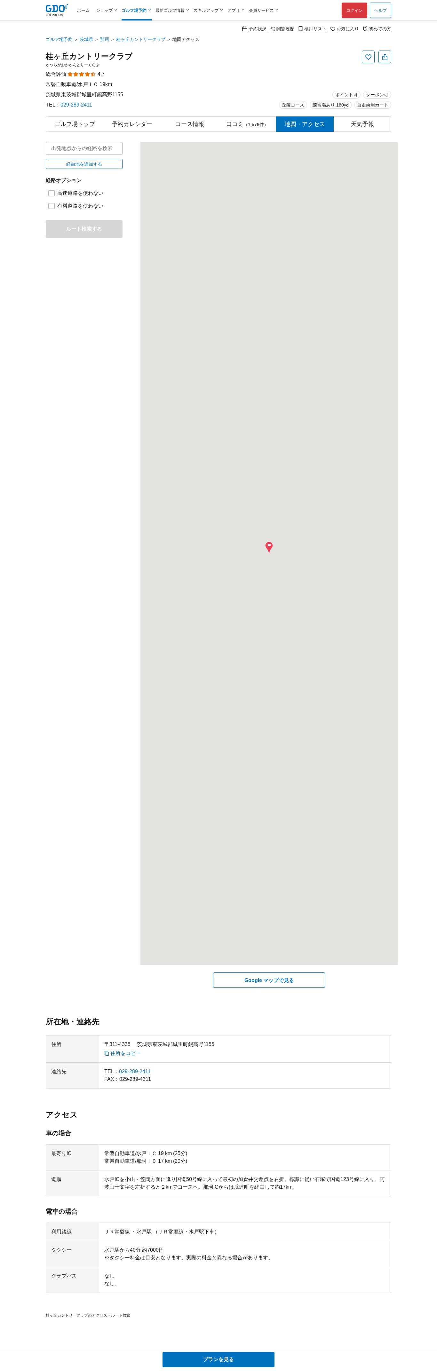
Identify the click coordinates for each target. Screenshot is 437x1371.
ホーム (83, 10)
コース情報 (189, 124)
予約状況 (257, 28)
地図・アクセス (305, 124)
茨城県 (86, 39)
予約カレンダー (132, 124)
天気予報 (362, 124)
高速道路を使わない (80, 193)
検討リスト (315, 28)
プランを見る (218, 1359)
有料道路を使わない (80, 206)
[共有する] (384, 57)
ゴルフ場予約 (59, 39)
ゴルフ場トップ (75, 124)
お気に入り (348, 28)
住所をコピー (125, 1053)
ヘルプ (380, 10)
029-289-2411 (76, 104)
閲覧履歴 (285, 28)
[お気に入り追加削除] (368, 57)
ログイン (354, 10)
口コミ (247, 124)
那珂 (104, 39)
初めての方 (380, 28)
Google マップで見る (269, 980)
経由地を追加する (84, 164)
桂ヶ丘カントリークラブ (140, 39)
